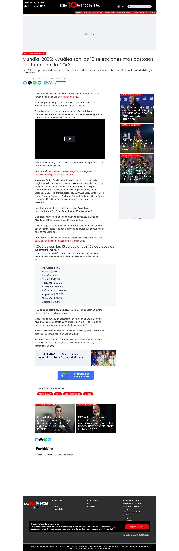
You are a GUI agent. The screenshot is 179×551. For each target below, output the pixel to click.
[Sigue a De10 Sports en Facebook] (118, 6)
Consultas (91, 506)
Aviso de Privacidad (104, 529)
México (81, 339)
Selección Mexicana (131, 500)
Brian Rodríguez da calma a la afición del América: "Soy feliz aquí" (137, 145)
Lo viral (122, 12)
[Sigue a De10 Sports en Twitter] (122, 6)
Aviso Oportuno (93, 500)
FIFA (58, 393)
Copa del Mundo (72, 393)
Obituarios (91, 503)
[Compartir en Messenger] (39, 83)
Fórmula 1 (137, 12)
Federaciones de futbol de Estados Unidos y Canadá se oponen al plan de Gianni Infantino (138, 113)
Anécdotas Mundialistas (132, 512)
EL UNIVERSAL (57, 500)
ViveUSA (55, 506)
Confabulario (57, 509)
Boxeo (129, 12)
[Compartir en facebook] (25, 83)
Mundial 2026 (45, 393)
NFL (144, 12)
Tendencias (151, 12)
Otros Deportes (110, 12)
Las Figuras (127, 518)
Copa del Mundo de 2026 (65, 97)
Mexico (88, 393)
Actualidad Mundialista (45, 405)
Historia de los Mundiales (132, 506)
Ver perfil (52, 84)
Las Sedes (127, 515)
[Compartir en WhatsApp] (35, 83)
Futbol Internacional (92, 12)
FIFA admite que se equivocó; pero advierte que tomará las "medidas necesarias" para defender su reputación (96, 423)
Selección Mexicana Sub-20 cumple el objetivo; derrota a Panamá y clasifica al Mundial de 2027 (136, 173)
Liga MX (78, 12)
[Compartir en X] (30, 83)
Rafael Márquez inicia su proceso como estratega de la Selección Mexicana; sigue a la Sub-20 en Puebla (54, 423)
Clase (54, 503)
